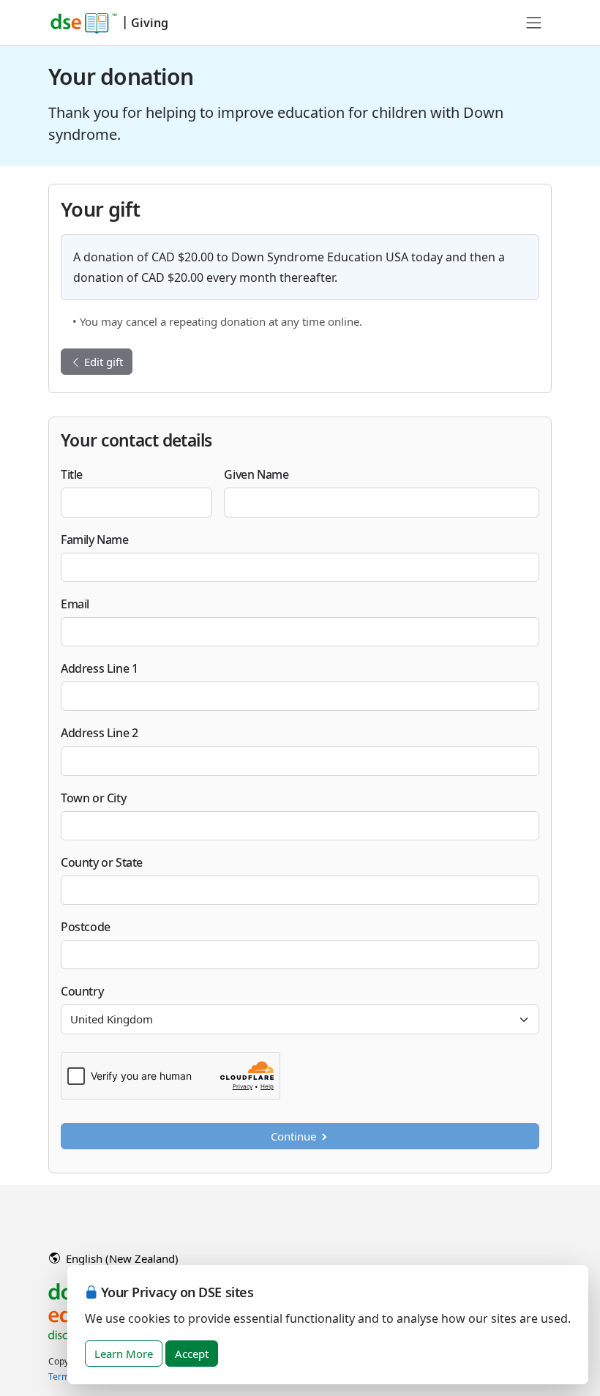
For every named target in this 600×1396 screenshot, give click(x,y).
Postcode (85, 927)
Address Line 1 (99, 668)
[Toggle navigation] (534, 22)
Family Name (95, 539)
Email (75, 604)
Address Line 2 (99, 733)
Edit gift (102, 361)
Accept (192, 1353)
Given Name (256, 474)
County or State (102, 862)
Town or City (93, 798)
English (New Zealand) (121, 1258)
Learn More (123, 1353)
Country (82, 991)
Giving (149, 23)
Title (72, 474)
